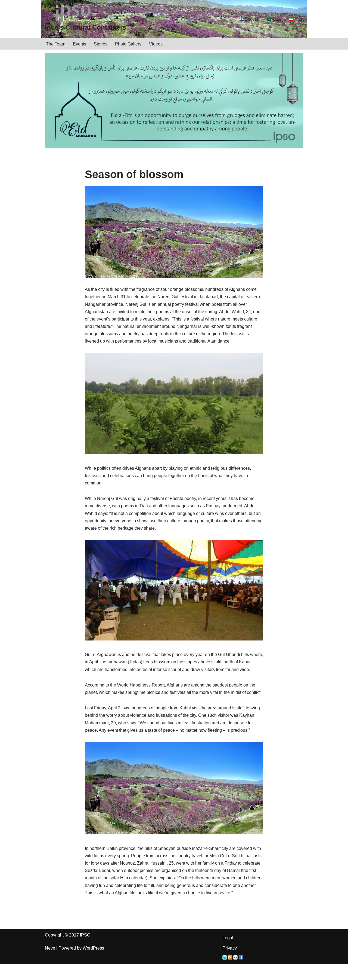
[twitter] (224, 958)
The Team (55, 44)
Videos (156, 44)
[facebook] (241, 958)
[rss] (230, 958)
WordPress (93, 948)
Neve (50, 948)
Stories (100, 44)
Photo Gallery (128, 44)
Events (79, 44)
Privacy (229, 948)
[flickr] (235, 958)
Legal (227, 937)
